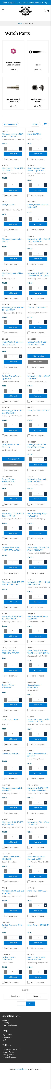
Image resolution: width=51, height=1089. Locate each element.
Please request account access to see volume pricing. (25, 2)
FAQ (4, 1040)
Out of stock (37, 362)
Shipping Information (11, 1049)
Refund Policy (8, 1052)
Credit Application (9, 1025)
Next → (37, 996)
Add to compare (11, 159)
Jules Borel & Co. (21, 1069)
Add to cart (13, 154)
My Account (7, 1035)
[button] (45, 124)
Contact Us (6, 1037)
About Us (6, 1020)
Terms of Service (9, 1057)
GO (30, 1003)
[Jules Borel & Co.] (25, 11)
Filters (35, 124)
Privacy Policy (7, 1054)
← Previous (14, 996)
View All (13, 69)
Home (20, 23)
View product (38, 356)
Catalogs (6, 1022)
